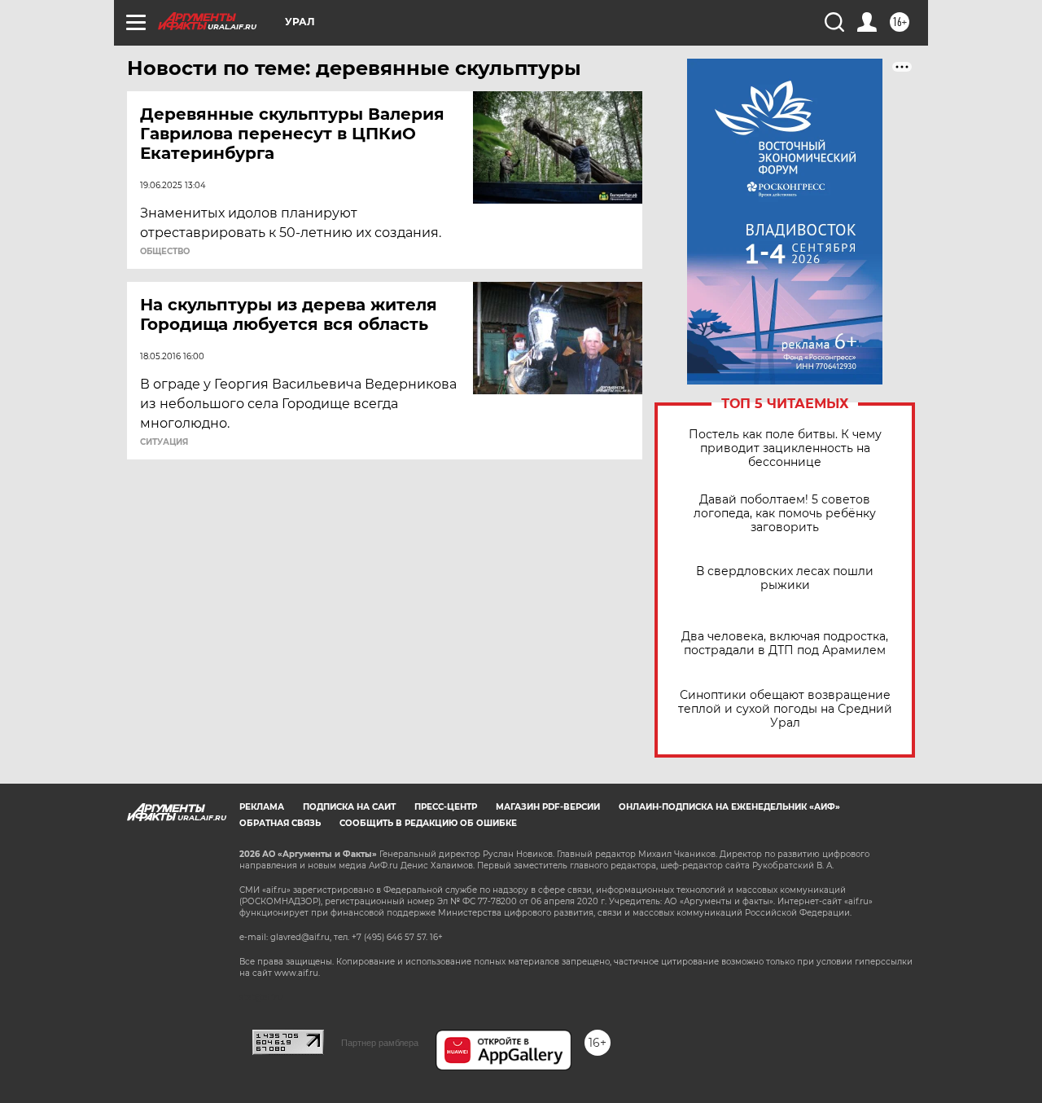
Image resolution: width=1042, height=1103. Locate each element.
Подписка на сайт (349, 807)
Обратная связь (280, 823)
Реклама (261, 807)
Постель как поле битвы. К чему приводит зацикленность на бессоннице (785, 448)
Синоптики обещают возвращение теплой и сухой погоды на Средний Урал (785, 709)
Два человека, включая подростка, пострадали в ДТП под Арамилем (784, 643)
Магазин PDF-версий (548, 807)
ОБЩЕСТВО (165, 252)
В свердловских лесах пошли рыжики (784, 578)
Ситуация (164, 442)
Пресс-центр (445, 807)
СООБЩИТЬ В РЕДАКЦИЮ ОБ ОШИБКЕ (428, 823)
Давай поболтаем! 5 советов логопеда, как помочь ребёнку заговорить (785, 513)
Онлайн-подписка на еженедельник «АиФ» (729, 807)
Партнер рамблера (379, 1043)
